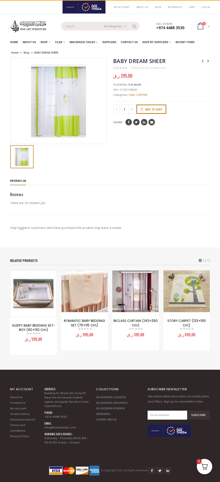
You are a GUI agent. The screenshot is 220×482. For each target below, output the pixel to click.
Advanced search (22, 419)
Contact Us (129, 42)
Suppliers (109, 42)
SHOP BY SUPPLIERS (155, 42)
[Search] (134, 26)
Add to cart (154, 109)
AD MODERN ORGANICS (112, 403)
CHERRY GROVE (106, 419)
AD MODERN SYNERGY (110, 408)
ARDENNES (103, 414)
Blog (158, 7)
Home (14, 42)
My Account (122, 7)
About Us (142, 7)
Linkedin (168, 470)
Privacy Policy (19, 436)
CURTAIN (141, 95)
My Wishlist (175, 7)
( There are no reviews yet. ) (148, 68)
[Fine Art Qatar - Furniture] (28, 26)
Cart (192, 7)
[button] (200, 260)
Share (117, 122)
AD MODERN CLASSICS (111, 397)
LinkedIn (144, 122)
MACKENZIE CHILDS (82, 42)
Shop (44, 42)
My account (18, 408)
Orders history (20, 414)
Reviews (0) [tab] (18, 181)
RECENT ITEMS (185, 42)
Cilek (58, 42)
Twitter (136, 122)
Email (151, 122)
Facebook (128, 122)
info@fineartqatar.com (60, 427)
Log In (206, 7)
